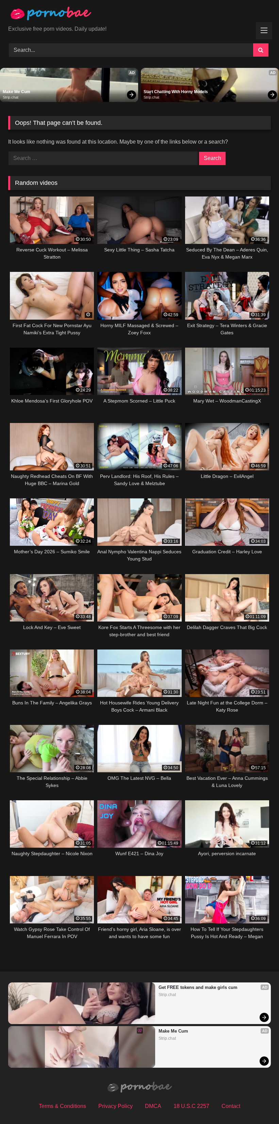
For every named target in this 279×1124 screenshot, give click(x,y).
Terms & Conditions (62, 1106)
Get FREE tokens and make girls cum (198, 987)
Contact (230, 1106)
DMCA (153, 1106)
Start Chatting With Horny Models (176, 91)
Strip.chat (10, 97)
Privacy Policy (115, 1106)
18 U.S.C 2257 (191, 1106)
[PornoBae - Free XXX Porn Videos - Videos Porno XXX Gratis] (139, 15)
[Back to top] (257, 1103)
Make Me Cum (16, 91)
